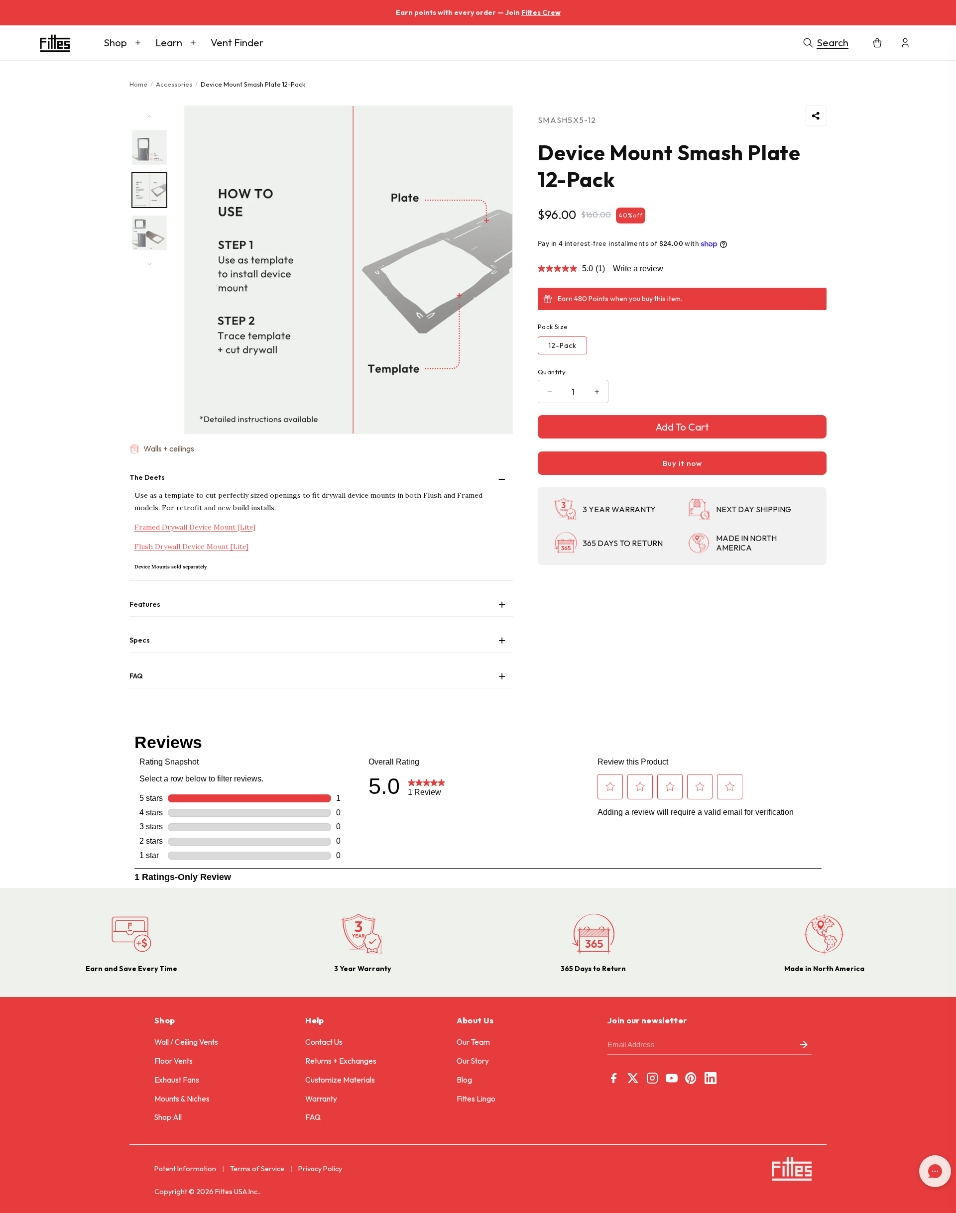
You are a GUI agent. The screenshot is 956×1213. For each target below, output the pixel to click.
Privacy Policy (320, 1168)
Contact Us (324, 1042)
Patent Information (185, 1168)
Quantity (552, 372)
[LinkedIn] (711, 1078)
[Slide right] (149, 264)
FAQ (313, 1117)
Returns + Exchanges (340, 1061)
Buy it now (682, 463)
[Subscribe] (804, 1045)
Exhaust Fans (176, 1080)
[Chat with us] (935, 1171)
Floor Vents (173, 1061)
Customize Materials (340, 1080)
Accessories (174, 84)
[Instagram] (652, 1078)
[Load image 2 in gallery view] (149, 190)
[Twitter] (633, 1078)
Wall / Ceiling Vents (186, 1042)
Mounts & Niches (182, 1098)
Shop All (168, 1117)
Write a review (638, 268)
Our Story (473, 1061)
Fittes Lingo (476, 1098)
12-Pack (562, 345)
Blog (464, 1080)
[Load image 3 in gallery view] (149, 233)
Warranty (321, 1098)
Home (138, 84)
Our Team (473, 1042)
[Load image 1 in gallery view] (149, 147)
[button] (122, 42)
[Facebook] (613, 1078)
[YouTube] (672, 1078)
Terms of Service (257, 1168)
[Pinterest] (691, 1078)
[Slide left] (149, 116)
